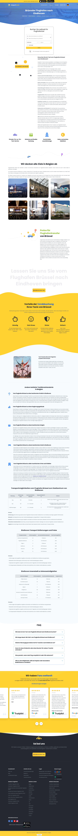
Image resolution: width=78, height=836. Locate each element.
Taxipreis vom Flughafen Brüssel (39, 476)
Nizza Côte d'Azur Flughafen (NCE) (15, 797)
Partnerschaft (44, 5)
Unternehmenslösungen (29, 771)
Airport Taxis (24, 15)
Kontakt (57, 5)
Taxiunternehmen (27, 777)
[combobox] (35, 36)
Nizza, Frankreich (52, 799)
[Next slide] (41, 723)
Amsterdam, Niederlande (54, 790)
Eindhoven (39, 15)
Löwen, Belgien (52, 796)
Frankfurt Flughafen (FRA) (13, 784)
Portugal (30, 794)
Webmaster (26, 775)
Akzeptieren (39, 834)
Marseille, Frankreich (53, 801)
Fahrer (51, 5)
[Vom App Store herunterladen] (43, 1)
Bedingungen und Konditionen (45, 771)
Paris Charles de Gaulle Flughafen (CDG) (16, 793)
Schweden (31, 809)
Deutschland (31, 790)
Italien (30, 796)
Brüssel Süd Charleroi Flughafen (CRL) (16, 791)
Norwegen (31, 807)
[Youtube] (15, 821)
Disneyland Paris (52, 803)
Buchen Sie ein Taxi (39, 290)
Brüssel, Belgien (52, 792)
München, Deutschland (54, 786)
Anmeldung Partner (43, 777)
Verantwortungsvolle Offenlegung (46, 775)
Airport (15, 5)
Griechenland (31, 798)
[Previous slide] (36, 723)
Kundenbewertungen (12, 775)
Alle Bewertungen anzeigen (39, 683)
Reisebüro (26, 773)
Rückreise (31, 45)
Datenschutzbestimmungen (45, 773)
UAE (29, 803)
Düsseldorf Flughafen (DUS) (14, 786)
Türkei (30, 815)
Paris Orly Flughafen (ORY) (13, 795)
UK (29, 801)
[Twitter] (12, 821)
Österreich (31, 805)
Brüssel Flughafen (32, 15)
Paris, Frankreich (52, 798)
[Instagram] (17, 821)
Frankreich (31, 788)
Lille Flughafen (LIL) (12, 799)
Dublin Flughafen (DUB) (13, 803)
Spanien (30, 792)
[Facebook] (9, 821)
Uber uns (10, 771)
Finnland (30, 813)
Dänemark (31, 811)
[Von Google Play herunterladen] (50, 1)
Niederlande (31, 786)
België (30, 784)
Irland (30, 799)
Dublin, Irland (52, 788)
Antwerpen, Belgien (53, 794)
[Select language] (68, 5)
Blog (9, 773)
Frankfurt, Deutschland (54, 784)
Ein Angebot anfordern (21, 66)
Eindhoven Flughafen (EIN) (13, 801)
